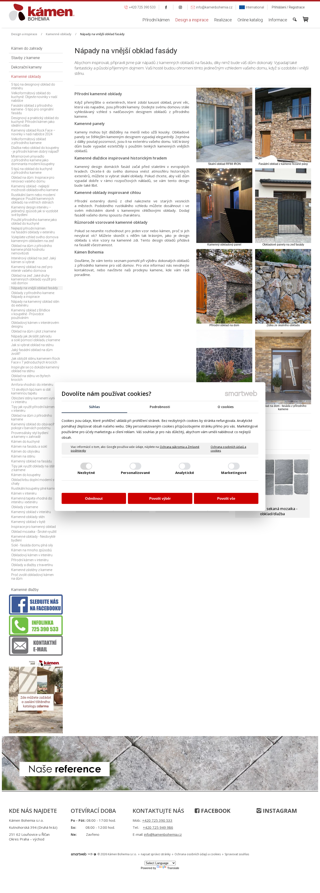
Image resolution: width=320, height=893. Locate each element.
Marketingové (233, 472)
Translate (173, 868)
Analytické (184, 472)
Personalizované (135, 472)
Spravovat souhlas (237, 854)
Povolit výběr (160, 498)
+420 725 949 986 (158, 827)
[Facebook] (166, 7)
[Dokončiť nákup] (305, 19)
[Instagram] (180, 7)
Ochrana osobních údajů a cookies (228, 448)
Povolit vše (226, 498)
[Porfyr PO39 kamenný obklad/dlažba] (272, 479)
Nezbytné (86, 472)
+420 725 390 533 (157, 820)
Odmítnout (94, 498)
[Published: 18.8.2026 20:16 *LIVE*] (90, 854)
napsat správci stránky (156, 854)
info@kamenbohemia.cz (163, 834)
